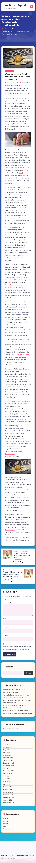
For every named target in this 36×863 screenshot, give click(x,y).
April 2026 (6, 752)
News (5, 826)
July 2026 (6, 744)
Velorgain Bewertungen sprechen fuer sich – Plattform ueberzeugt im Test (18, 696)
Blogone (31, 856)
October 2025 (7, 768)
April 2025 (6, 784)
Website (5, 636)
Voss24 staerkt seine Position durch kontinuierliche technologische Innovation (17, 712)
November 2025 (8, 766)
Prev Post (18, 561)
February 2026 (8, 758)
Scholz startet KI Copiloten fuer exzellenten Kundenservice (14, 691)
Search (9, 666)
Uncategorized (8, 829)
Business (8, 29)
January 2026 (8, 760)
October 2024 (8, 800)
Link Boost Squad (14, 5)
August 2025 (7, 773)
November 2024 (8, 797)
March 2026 (7, 755)
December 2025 (8, 763)
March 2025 (7, 787)
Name (5, 619)
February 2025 (8, 789)
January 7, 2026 (11, 82)
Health (5, 823)
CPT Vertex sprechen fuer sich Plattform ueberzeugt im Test (17, 701)
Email (5, 627)
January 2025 (8, 792)
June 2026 (7, 747)
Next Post (8, 580)
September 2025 (9, 771)
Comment (7, 603)
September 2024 (9, 803)
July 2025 (6, 776)
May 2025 (6, 781)
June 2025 (6, 779)
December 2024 (8, 795)
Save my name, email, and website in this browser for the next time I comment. (17, 648)
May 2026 (6, 750)
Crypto (5, 821)
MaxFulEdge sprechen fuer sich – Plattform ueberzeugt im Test (14, 706)
